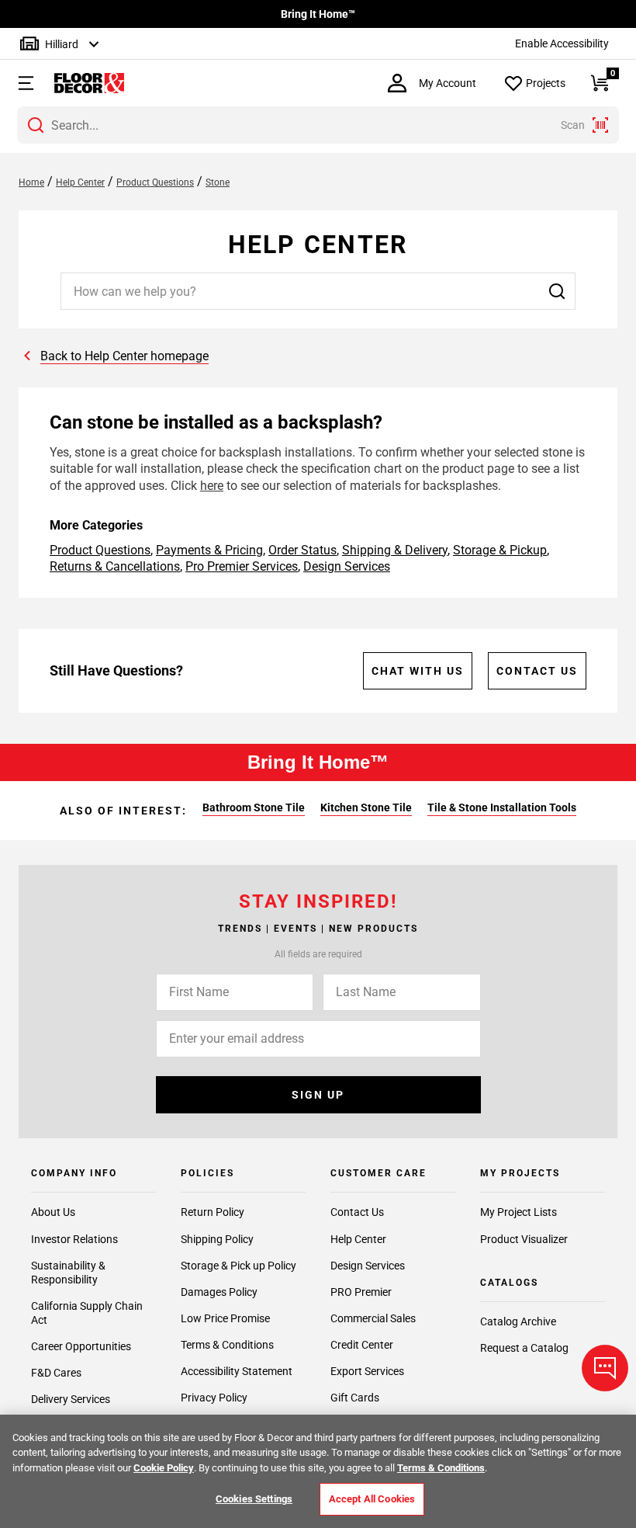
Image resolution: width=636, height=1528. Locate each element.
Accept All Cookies (372, 1499)
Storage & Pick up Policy (238, 1265)
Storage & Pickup (500, 550)
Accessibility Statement (236, 1371)
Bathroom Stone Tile (253, 807)
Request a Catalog (524, 1348)
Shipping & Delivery (395, 550)
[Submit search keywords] (35, 125)
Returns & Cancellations (115, 566)
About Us (53, 1212)
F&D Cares (56, 1373)
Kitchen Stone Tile (366, 807)
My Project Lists (518, 1212)
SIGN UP (318, 1095)
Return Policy (212, 1212)
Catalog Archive (518, 1321)
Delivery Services (70, 1399)
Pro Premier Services (241, 566)
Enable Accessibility (562, 43)
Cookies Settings (254, 1499)
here (211, 485)
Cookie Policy (163, 1468)
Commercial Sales (373, 1318)
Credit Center (361, 1345)
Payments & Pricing (209, 550)
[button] (19, 83)
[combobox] (318, 125)
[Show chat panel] (605, 1368)
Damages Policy (219, 1292)
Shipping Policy (217, 1239)
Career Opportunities (81, 1346)
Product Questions (100, 550)
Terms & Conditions (227, 1345)
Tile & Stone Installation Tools (501, 807)
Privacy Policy (214, 1397)
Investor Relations (74, 1239)
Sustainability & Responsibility (68, 1272)
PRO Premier (361, 1292)
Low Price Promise (225, 1318)
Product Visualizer (524, 1239)
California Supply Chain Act (87, 1313)
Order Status (302, 550)
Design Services (346, 566)
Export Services (367, 1371)
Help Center (358, 1239)
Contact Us (537, 671)
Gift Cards (354, 1397)
